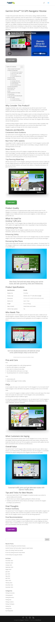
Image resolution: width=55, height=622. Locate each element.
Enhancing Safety (15, 83)
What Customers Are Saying (14, 92)
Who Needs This (11, 88)
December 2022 (9, 585)
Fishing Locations (10, 602)
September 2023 (9, 567)
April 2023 (8, 578)
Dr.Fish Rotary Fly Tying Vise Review (14, 554)
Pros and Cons (11, 89)
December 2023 (9, 560)
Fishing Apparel (9, 595)
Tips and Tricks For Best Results (15, 95)
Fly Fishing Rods (9, 610)
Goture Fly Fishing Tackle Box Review (14, 550)
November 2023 (9, 563)
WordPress (38, 620)
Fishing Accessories (10, 593)
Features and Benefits (13, 70)
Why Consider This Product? (14, 69)
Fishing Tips (8, 606)
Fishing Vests (9, 608)
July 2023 (8, 571)
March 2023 (8, 580)
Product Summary (15, 98)
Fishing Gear (8, 599)
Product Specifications (13, 86)
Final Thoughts (12, 97)
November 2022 (9, 587)
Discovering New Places (16, 85)
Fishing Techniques (10, 604)
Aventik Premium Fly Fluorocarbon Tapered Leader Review (19, 548)
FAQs (9, 91)
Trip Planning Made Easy (16, 76)
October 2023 (9, 565)
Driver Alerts (14, 74)
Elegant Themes (24, 620)
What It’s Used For (12, 79)
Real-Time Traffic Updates (17, 73)
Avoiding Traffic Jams (16, 80)
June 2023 (8, 574)
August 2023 (8, 569)
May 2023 (8, 576)
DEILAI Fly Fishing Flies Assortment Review (15, 546)
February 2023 (9, 582)
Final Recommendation (16, 100)
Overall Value (11, 94)
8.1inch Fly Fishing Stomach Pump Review (15, 552)
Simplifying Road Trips (16, 82)
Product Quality (11, 77)
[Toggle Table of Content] (21, 67)
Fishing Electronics (10, 597)
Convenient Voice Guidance (17, 72)
